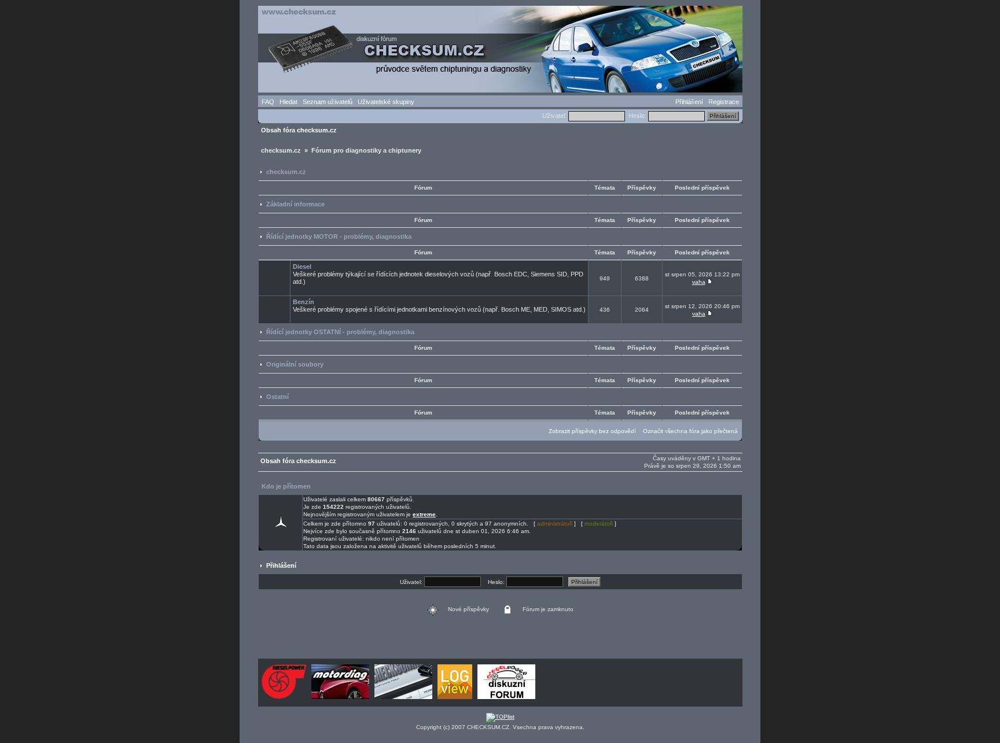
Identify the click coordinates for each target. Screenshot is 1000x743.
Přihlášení (689, 101)
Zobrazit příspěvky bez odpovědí (592, 431)
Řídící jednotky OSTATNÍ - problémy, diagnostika (340, 331)
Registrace (723, 101)
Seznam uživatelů (327, 101)
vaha (698, 282)
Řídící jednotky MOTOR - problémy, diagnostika (338, 236)
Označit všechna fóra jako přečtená (690, 431)
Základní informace (295, 204)
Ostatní (277, 396)
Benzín (303, 301)
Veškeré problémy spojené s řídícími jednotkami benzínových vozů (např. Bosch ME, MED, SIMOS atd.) (439, 305)
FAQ (268, 101)
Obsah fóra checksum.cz (299, 130)
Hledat (288, 101)
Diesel (302, 266)
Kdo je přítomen (286, 486)
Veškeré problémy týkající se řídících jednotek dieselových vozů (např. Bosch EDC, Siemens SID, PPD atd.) (438, 274)
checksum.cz (286, 171)
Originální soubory (294, 364)
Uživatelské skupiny (386, 101)
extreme (424, 514)
